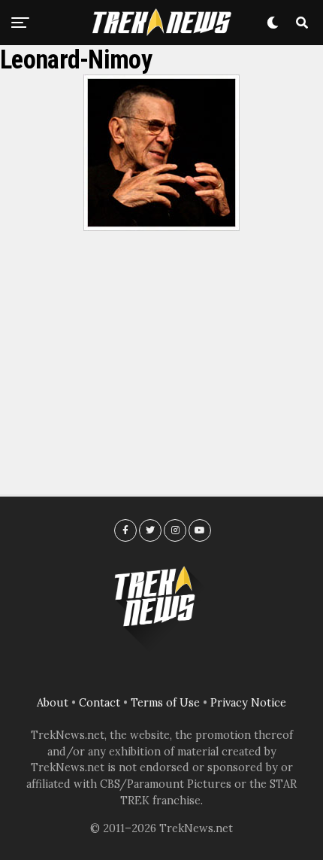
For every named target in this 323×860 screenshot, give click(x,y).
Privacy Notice (248, 703)
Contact (99, 703)
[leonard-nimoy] (161, 226)
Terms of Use (165, 703)
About (52, 703)
